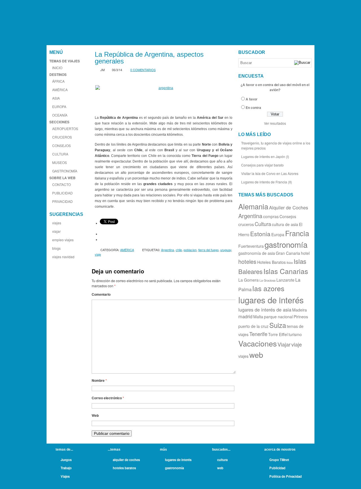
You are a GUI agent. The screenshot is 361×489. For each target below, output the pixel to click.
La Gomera (248, 280)
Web (95, 415)
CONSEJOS (61, 145)
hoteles (247, 261)
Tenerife (258, 333)
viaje (98, 254)
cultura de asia (285, 224)
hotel (305, 253)
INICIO (57, 67)
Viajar (284, 344)
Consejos (287, 216)
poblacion (190, 249)
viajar (56, 231)
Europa (277, 234)
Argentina (167, 249)
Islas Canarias (285, 271)
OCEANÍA (59, 115)
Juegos (66, 459)
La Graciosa (267, 280)
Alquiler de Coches (288, 207)
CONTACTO (61, 184)
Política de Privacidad (285, 476)
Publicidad (277, 468)
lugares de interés (271, 300)
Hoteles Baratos (271, 262)
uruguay (225, 249)
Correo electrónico (108, 397)
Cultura (263, 223)
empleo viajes (63, 239)
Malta (258, 316)
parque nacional (278, 316)
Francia (297, 233)
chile (179, 249)
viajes (56, 222)
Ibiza (290, 262)
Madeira (299, 310)
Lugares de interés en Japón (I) (265, 156)
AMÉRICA (60, 89)
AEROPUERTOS (65, 128)
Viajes (65, 476)
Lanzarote (285, 280)
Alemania (253, 206)
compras (271, 216)
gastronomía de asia (256, 253)
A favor (251, 99)
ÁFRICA (58, 81)
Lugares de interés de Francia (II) (266, 181)
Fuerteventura (251, 246)
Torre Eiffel (278, 334)
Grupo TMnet (279, 459)
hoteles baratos (124, 468)
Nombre (99, 380)
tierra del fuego (208, 249)
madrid (245, 316)
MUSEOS (59, 162)
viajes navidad (63, 256)
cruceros (246, 224)
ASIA (56, 98)
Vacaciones (257, 343)
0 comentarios (143, 69)
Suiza (277, 325)
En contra (253, 107)
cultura (222, 459)
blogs (56, 248)
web (256, 354)
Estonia (260, 233)
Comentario (101, 294)
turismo (295, 334)
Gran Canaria (288, 253)
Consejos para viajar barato (262, 165)
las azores (268, 288)
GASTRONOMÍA (64, 170)
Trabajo (66, 468)
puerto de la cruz (253, 326)
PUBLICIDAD (62, 192)
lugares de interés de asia (264, 309)
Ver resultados (275, 123)
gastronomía (286, 244)
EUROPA (59, 106)
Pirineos (301, 316)
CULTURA (60, 154)
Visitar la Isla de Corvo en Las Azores (269, 173)
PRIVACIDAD (62, 201)
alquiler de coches (126, 459)
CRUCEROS (62, 137)
